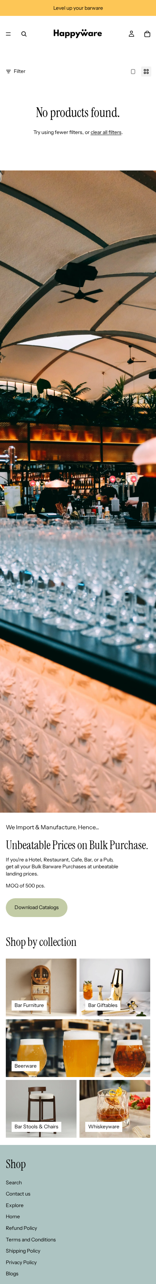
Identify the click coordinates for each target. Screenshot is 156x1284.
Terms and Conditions (31, 1239)
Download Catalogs (37, 907)
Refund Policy (21, 1228)
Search (14, 1182)
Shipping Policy (23, 1251)
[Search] (24, 34)
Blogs (12, 1273)
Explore (15, 1205)
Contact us (18, 1193)
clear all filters (106, 132)
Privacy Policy (21, 1262)
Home (13, 1216)
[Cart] (147, 34)
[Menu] (8, 34)
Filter (19, 71)
